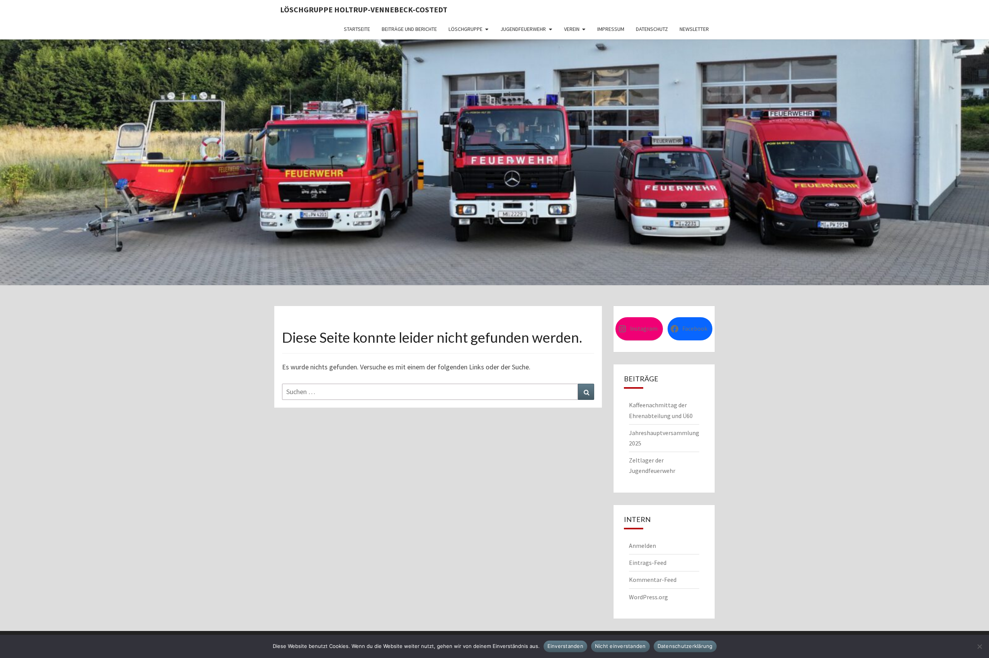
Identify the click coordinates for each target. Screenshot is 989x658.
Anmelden (642, 545)
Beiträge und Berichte (409, 29)
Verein (571, 29)
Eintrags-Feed (647, 562)
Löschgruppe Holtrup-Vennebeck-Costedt (363, 9)
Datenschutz (652, 29)
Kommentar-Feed (652, 579)
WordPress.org (648, 597)
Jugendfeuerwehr (523, 29)
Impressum (610, 29)
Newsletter (694, 29)
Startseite (357, 29)
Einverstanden (565, 646)
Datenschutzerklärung (685, 646)
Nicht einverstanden (620, 646)
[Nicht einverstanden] (979, 646)
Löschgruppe (466, 29)
